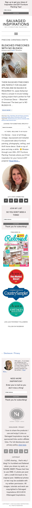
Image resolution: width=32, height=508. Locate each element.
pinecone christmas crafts (23, 118)
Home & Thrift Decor (15, 117)
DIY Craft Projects (20, 115)
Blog (8, 115)
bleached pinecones (12, 118)
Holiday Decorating (6, 117)
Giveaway (26, 115)
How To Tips (23, 117)
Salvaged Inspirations (16, 22)
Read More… (14, 160)
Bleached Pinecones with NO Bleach (15, 47)
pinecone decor (12, 120)
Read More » (7, 110)
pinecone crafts (5, 120)
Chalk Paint (12, 115)
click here (22, 444)
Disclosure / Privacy (12, 353)
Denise (13, 50)
